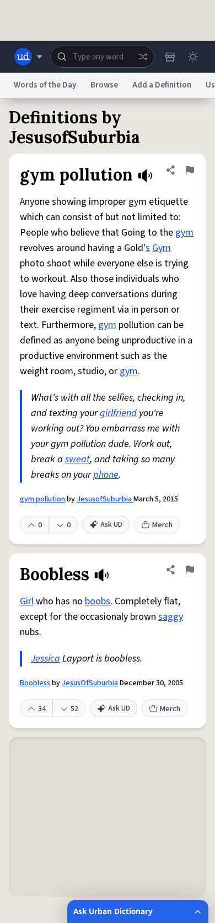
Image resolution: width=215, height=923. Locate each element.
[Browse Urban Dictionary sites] (28, 57)
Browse (104, 85)
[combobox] (102, 57)
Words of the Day (45, 85)
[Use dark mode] (193, 57)
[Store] (170, 57)
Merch (162, 525)
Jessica (45, 658)
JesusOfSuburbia (90, 683)
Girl (27, 601)
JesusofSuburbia (105, 499)
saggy (170, 617)
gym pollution (42, 499)
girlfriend (118, 413)
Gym (161, 248)
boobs (97, 601)
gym (184, 232)
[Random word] (142, 56)
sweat (77, 459)
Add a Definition (161, 85)
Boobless (35, 683)
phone (106, 475)
